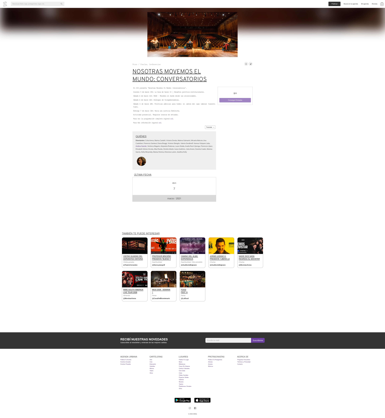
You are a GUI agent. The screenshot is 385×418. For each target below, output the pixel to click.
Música (152, 368)
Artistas (210, 362)
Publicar (334, 4)
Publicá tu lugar (184, 359)
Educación (153, 364)
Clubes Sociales (183, 375)
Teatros (181, 384)
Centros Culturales (184, 368)
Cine (151, 362)
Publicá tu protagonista (215, 359)
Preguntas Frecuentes (243, 359)
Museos (181, 382)
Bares (180, 362)
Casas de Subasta (184, 366)
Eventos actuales (126, 362)
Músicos (210, 366)
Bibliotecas (182, 364)
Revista (374, 4)
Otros (151, 373)
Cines (180, 373)
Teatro (151, 370)
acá (171, 119)
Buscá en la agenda (351, 4)
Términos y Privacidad (243, 362)
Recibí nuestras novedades (144, 339)
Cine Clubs (182, 370)
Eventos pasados (126, 364)
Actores (210, 364)
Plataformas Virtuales (185, 386)
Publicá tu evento (126, 359)
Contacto (240, 364)
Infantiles (152, 366)
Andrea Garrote (141, 146)
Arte (151, 359)
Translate (209, 127)
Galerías (181, 379)
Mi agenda (365, 4)
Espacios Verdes (184, 377)
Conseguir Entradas (235, 100)
